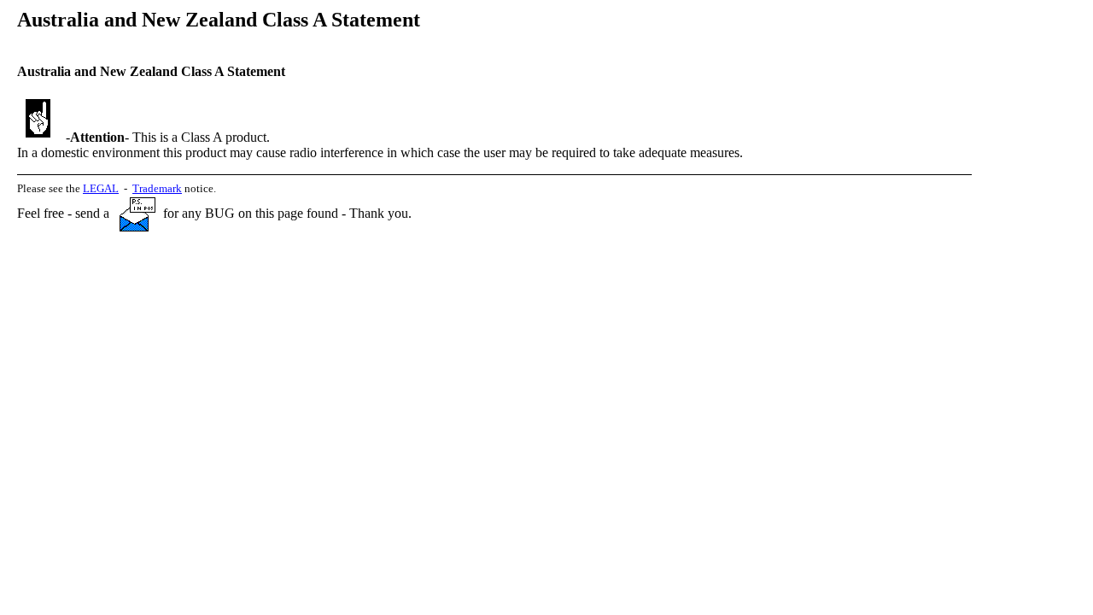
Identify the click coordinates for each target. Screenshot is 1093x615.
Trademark (157, 188)
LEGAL (101, 188)
